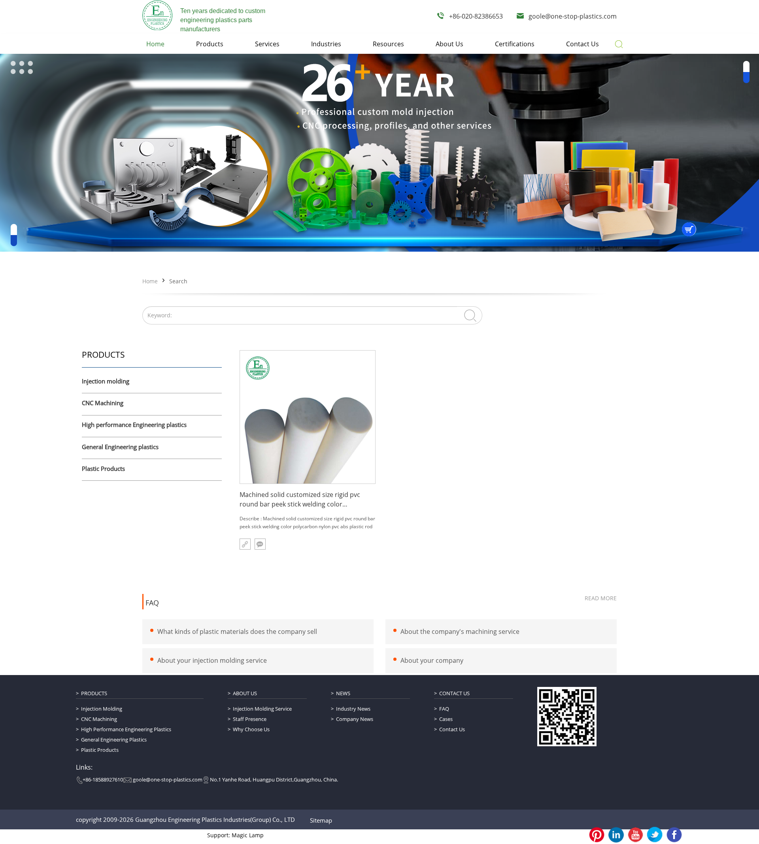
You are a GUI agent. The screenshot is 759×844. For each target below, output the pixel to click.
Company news (354, 719)
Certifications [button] (514, 44)
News (343, 693)
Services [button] (267, 44)
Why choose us (251, 729)
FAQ (152, 603)
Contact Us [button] (582, 44)
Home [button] (155, 44)
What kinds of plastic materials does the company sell (237, 631)
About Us (245, 693)
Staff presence (249, 719)
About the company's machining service (459, 631)
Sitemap (321, 820)
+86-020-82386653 (476, 16)
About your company (431, 660)
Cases (446, 719)
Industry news (353, 708)
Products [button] (209, 44)
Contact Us (454, 693)
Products (94, 693)
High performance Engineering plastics (134, 425)
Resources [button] (388, 44)
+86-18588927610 (103, 779)
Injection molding (105, 381)
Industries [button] (326, 44)
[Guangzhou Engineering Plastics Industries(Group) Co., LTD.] (157, 15)
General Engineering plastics (120, 447)
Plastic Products (103, 468)
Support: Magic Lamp (235, 835)
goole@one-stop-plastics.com (573, 16)
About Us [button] (449, 44)
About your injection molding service (212, 660)
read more (601, 598)
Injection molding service (262, 708)
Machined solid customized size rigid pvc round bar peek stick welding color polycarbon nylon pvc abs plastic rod (300, 499)
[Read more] (245, 544)
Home (150, 281)
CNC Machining (102, 403)
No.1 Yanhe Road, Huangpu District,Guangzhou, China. (274, 779)
